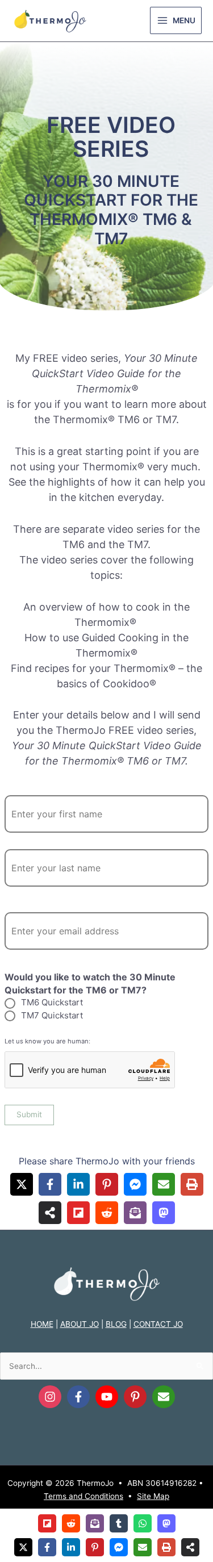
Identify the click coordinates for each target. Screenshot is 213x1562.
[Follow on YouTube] (106, 1396)
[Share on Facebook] (50, 1184)
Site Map (153, 1496)
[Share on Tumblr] (119, 1523)
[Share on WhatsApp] (142, 1523)
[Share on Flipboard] (78, 1212)
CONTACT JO (158, 1324)
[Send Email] (163, 1396)
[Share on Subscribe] (135, 1212)
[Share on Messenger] (135, 1184)
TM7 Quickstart (52, 1015)
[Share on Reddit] (106, 1212)
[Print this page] (192, 1184)
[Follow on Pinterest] (135, 1396)
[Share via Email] (163, 1184)
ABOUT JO (79, 1324)
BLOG (116, 1324)
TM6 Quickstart (52, 1002)
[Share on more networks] (50, 1212)
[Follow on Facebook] (78, 1396)
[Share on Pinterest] (106, 1184)
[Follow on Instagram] (50, 1396)
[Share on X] (21, 1184)
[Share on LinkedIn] (78, 1184)
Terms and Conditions (83, 1496)
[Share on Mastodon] (163, 1212)
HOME (42, 1324)
